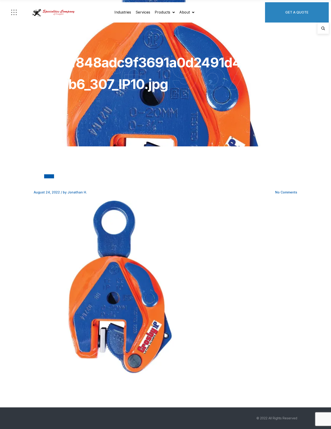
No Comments (286, 192)
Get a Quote (296, 12)
